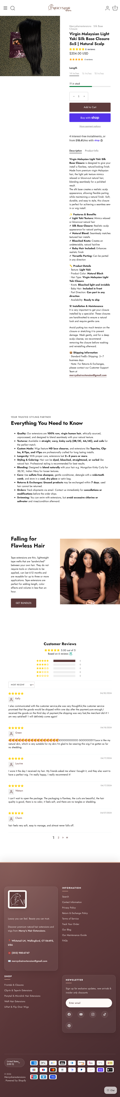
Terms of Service (70, 918)
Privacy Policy (69, 907)
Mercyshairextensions (80, 26)
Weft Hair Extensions (14, 1001)
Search (65, 896)
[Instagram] (93, 1014)
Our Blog (66, 929)
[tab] (77, 151)
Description (75, 150)
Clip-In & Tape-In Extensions (18, 990)
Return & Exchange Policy (75, 913)
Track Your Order (70, 924)
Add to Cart (90, 107)
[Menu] (5, 8)
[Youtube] (81, 1014)
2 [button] (58, 837)
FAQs (65, 940)
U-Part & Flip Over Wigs (16, 1007)
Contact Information (72, 902)
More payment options (90, 126)
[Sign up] (108, 1002)
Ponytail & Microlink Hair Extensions (22, 996)
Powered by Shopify (16, 1080)
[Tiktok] (104, 1014)
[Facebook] (69, 1014)
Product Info (91, 150)
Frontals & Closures (14, 985)
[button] (77, 49)
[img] (15, 693)
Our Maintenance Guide (74, 935)
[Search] (12, 8)
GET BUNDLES (23, 603)
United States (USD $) (12, 1063)
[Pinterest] (69, 1025)
